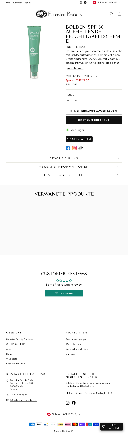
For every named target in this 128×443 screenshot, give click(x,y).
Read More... (75, 68)
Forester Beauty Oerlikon (19, 339)
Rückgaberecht (74, 344)
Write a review (64, 293)
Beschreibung (64, 158)
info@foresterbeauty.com (23, 400)
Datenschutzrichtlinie (77, 349)
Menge (70, 94)
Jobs (8, 349)
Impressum (71, 353)
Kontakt (17, 2)
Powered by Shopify (64, 431)
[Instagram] (74, 148)
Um (8, 2)
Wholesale (11, 358)
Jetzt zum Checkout (94, 120)
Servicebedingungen (76, 339)
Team (28, 2)
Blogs (9, 353)
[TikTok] (80, 148)
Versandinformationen (64, 166)
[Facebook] (68, 148)
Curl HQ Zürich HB (15, 344)
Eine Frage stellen (64, 175)
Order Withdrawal (15, 363)
